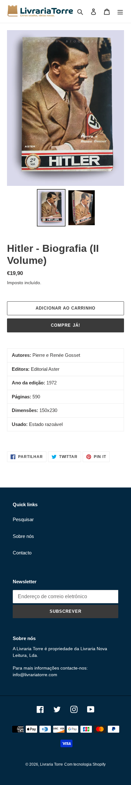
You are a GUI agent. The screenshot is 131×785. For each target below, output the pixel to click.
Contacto (22, 552)
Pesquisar (23, 519)
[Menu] (120, 11)
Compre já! (65, 325)
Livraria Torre (51, 764)
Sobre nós (23, 536)
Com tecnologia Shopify (85, 764)
